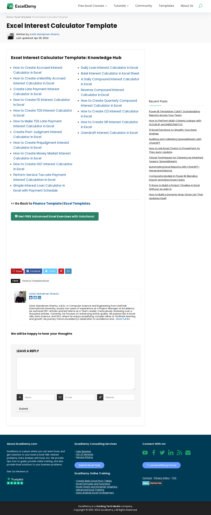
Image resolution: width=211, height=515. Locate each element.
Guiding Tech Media (108, 506)
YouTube (145, 454)
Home (10, 17)
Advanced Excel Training (90, 489)
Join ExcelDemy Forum (163, 465)
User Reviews (83, 451)
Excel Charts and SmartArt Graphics (96, 486)
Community (143, 6)
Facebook (153, 454)
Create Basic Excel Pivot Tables (94, 481)
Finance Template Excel (35, 280)
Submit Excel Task (89, 465)
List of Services (84, 454)
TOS (174, 478)
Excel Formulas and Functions (93, 483)
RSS (179, 454)
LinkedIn (170, 454)
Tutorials (120, 6)
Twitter (162, 454)
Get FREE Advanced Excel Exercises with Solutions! (56, 216)
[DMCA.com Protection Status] (152, 482)
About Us (187, 6)
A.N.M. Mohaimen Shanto (45, 34)
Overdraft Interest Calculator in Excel (109, 133)
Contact (188, 454)
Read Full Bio (123, 319)
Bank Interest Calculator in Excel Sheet (110, 73)
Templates (166, 6)
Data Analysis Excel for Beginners (95, 492)
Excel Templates (23, 17)
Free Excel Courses (91, 6)
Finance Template (47, 203)
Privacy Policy (162, 478)
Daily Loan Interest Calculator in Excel (109, 67)
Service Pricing (84, 457)
